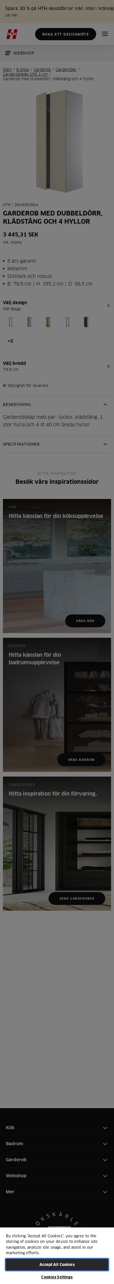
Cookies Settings (56, 1277)
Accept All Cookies (56, 1264)
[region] (57, 1255)
